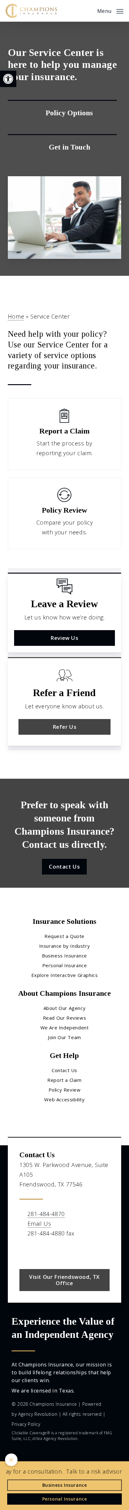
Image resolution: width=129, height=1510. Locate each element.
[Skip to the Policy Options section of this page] (62, 113)
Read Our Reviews (64, 1018)
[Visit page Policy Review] (64, 513)
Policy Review (65, 1090)
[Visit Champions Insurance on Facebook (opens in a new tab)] (25, 1251)
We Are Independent (64, 1027)
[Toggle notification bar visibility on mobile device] (11, 1459)
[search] (88, 11)
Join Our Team (64, 1037)
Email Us (39, 1223)
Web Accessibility (64, 1099)
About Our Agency (65, 1008)
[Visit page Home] (31, 11)
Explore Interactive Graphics (64, 975)
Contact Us (64, 1070)
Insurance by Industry (64, 946)
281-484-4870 (46, 1214)
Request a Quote (64, 936)
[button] (8, 79)
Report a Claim (64, 1080)
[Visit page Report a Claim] (64, 434)
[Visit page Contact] (62, 147)
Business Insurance (64, 955)
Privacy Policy (26, 1424)
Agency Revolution (37, 1414)
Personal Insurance (64, 965)
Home (16, 316)
